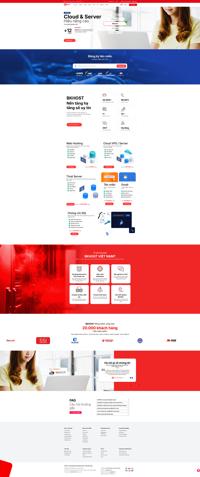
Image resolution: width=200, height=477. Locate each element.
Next (127, 74)
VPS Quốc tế (85, 436)
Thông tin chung (87, 448)
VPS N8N (84, 434)
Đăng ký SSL (74, 233)
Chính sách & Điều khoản (125, 448)
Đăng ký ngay (109, 203)
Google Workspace (122, 430)
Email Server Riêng (122, 436)
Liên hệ (102, 453)
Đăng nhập (133, 4)
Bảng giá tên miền (67, 453)
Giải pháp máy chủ (105, 428)
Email (94, 4)
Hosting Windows (67, 438)
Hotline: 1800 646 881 (126, 1)
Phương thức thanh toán (87, 453)
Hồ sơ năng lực (111, 1)
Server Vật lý (103, 430)
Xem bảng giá (71, 166)
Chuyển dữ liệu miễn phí (87, 456)
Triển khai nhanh (108, 166)
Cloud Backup (85, 441)
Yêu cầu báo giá (70, 204)
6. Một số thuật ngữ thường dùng (105, 414)
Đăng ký (125, 4)
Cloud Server (85, 439)
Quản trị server (103, 435)
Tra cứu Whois (67, 454)
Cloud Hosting (67, 430)
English (135, 1)
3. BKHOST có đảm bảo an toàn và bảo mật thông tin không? (111, 405)
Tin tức (102, 456)
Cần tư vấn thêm (76, 412)
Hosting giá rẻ (67, 432)
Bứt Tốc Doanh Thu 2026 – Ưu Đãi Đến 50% (73, 1)
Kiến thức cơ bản (104, 454)
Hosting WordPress (68, 436)
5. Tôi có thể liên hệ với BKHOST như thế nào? (108, 411)
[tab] (113, 399)
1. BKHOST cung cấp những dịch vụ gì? (106, 399)
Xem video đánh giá (118, 379)
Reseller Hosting (67, 439)
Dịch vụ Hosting (68, 428)
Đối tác (106, 4)
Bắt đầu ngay (69, 40)
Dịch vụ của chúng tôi (73, 124)
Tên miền (75, 4)
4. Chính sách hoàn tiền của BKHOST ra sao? (108, 408)
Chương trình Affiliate (87, 451)
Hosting (80, 4)
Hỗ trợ (117, 1)
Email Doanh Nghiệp (124, 428)
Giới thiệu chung (104, 451)
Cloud (85, 4)
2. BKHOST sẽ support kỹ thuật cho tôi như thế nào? (109, 402)
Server (89, 4)
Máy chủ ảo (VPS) (87, 428)
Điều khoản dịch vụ (122, 451)
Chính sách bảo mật (123, 453)
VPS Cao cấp (85, 432)
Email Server (121, 432)
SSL (97, 4)
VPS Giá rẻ (85, 430)
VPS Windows (85, 438)
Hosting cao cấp (67, 434)
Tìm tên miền (121, 66)
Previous (72, 74)
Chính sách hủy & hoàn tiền (124, 454)
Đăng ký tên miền (67, 451)
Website (102, 4)
